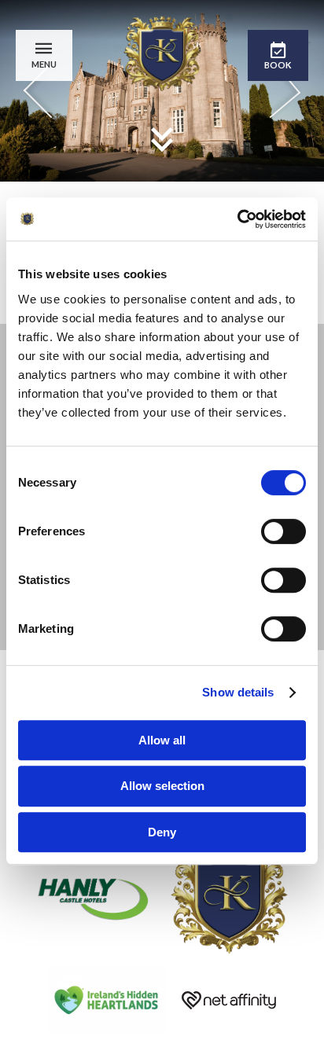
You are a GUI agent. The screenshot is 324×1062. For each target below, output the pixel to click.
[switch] (283, 531)
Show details (238, 692)
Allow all (162, 740)
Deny (162, 832)
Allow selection (162, 785)
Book (278, 65)
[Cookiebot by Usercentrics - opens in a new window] (237, 219)
